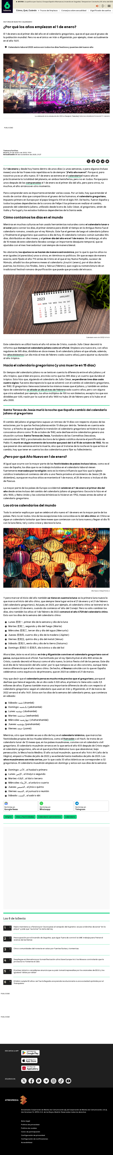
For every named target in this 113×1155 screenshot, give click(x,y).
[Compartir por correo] (107, 162)
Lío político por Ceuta (32, 2)
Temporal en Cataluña (90, 2)
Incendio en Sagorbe (72, 2)
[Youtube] (68, 1083)
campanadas (33, 182)
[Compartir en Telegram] (102, 162)
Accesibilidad (26, 1142)
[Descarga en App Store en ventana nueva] (29, 1062)
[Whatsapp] (39, 1083)
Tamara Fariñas (10, 151)
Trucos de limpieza (48, 10)
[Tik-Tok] (61, 1083)
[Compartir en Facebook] (93, 162)
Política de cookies (29, 1128)
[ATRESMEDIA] (56, 1100)
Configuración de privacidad (33, 1135)
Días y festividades (25, 817)
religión (8, 817)
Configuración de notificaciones (34, 1139)
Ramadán (69, 738)
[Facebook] (31, 1083)
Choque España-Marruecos (52, 2)
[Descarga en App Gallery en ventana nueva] (30, 1070)
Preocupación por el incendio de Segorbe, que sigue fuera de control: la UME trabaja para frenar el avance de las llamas (58, 938)
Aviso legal (25, 1121)
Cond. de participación (30, 1132)
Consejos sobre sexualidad (73, 10)
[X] (88, 162)
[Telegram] (46, 1083)
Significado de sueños (100, 10)
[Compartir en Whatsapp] (98, 162)
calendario (74, 175)
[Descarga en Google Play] (30, 1055)
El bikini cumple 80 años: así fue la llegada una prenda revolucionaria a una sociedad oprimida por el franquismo (59, 982)
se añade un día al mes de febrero (46, 389)
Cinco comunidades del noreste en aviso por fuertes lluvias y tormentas (46, 948)
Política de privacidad (30, 1125)
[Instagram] (54, 1083)
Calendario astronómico (49, 817)
